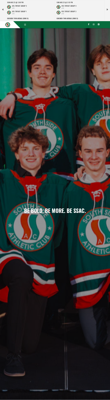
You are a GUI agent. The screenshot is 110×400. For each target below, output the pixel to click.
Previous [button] (3, 10)
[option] (30, 10)
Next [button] (107, 10)
